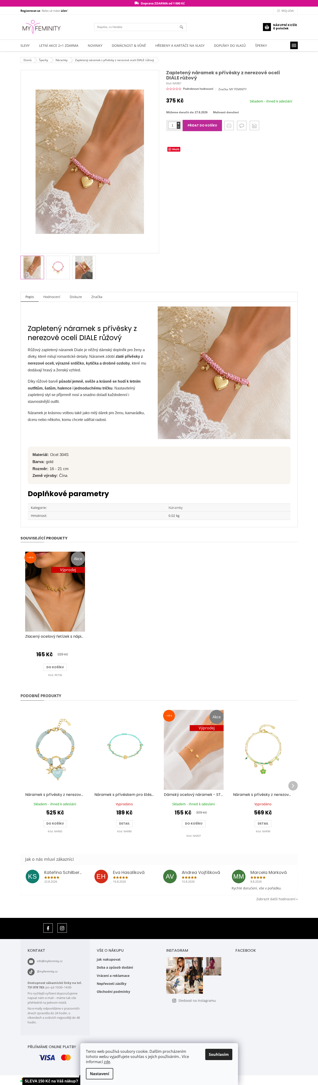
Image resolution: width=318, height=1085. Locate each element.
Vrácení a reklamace (113, 975)
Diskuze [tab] (76, 297)
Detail (124, 824)
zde (107, 1061)
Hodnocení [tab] (51, 297)
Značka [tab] (96, 297)
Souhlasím (219, 1054)
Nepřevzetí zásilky (111, 983)
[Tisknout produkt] (229, 125)
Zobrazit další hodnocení (275, 899)
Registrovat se (30, 11)
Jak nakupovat (109, 959)
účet (64, 11)
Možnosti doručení (226, 112)
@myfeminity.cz (47, 971)
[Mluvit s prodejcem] (241, 125)
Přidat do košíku (202, 125)
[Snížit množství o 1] (178, 127)
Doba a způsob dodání (115, 967)
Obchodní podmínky (113, 991)
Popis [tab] (29, 297)
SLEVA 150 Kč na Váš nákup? (51, 1081)
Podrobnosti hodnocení (198, 89)
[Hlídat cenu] (254, 125)
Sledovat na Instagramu (197, 1000)
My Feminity (48, 928)
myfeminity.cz (62, 928)
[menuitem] (25, 45)
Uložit (175, 149)
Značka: (232, 89)
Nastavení (99, 1073)
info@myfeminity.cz (50, 961)
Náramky (176, 507)
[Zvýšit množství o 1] (178, 123)
